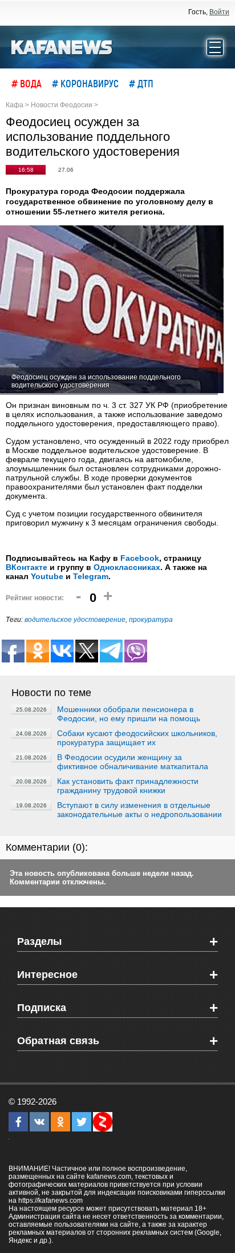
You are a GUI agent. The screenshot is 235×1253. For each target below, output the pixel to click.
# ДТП (141, 83)
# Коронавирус (85, 83)
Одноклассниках (127, 567)
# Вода (26, 83)
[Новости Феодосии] (62, 46)
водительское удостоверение (75, 620)
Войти (219, 12)
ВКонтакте (26, 567)
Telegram (90, 576)
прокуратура (151, 620)
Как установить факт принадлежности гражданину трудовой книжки (127, 786)
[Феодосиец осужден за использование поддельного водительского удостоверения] (112, 310)
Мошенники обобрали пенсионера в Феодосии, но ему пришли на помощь (128, 714)
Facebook (139, 558)
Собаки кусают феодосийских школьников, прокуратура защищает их (137, 738)
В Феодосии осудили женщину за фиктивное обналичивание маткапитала (132, 762)
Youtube (47, 576)
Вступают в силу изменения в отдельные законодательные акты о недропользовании (139, 810)
